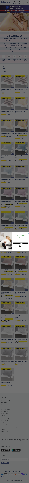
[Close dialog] (28, 233)
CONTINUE (20, 243)
